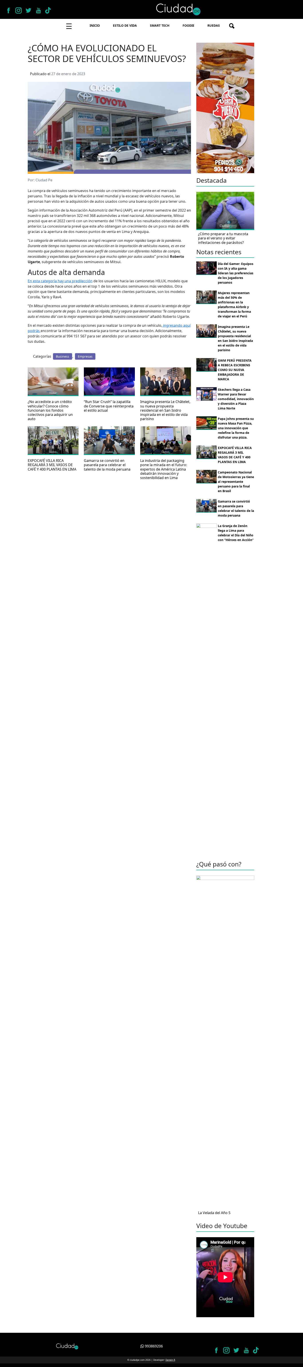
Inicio (95, 25)
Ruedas (213, 25)
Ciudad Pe (43, 180)
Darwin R (170, 1359)
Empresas (85, 356)
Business (62, 356)
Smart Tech (159, 25)
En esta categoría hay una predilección (60, 281)
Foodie (188, 25)
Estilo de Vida (125, 25)
